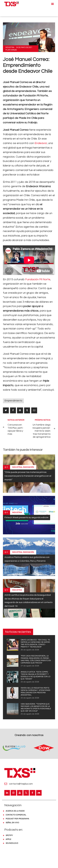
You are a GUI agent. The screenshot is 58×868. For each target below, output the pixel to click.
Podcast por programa (17, 819)
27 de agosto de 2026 (30, 666)
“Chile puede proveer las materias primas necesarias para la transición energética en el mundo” (27, 476)
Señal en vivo (12, 823)
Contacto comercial (16, 815)
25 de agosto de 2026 (30, 682)
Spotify (9, 835)
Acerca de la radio (15, 811)
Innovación (28, 467)
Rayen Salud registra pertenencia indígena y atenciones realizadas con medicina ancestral (35, 691)
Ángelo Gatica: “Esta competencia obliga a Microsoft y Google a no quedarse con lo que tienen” (35, 675)
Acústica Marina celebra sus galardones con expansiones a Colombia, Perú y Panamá (26, 559)
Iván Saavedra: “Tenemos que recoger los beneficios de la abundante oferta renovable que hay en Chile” (36, 707)
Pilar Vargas (11, 50)
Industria (9, 47)
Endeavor (41, 143)
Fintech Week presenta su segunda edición (26, 517)
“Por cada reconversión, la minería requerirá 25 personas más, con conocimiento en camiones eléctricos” (36, 659)
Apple (8, 839)
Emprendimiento (13, 401)
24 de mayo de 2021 (24, 47)
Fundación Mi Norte (37, 279)
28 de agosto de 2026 (30, 650)
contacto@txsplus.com (21, 784)
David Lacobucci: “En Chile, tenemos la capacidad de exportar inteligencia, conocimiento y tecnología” (36, 643)
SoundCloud (12, 843)
